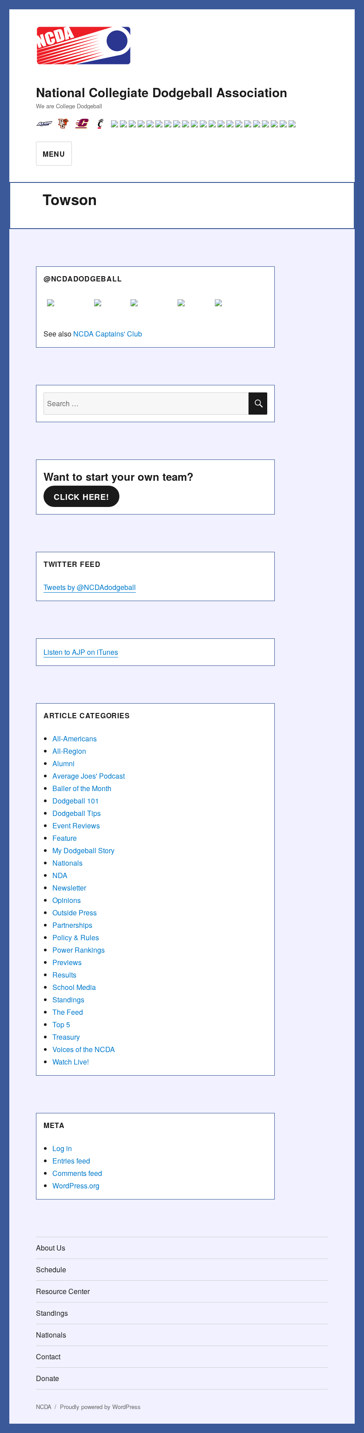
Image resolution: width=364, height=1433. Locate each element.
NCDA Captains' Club (107, 334)
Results (64, 975)
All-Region (69, 751)
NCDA (43, 1406)
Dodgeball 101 (75, 801)
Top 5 (61, 1024)
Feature (64, 838)
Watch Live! (70, 1062)
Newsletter (69, 888)
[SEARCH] (258, 403)
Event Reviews (76, 825)
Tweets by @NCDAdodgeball (90, 587)
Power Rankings (78, 950)
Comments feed (77, 1173)
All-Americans (74, 738)
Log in (62, 1148)
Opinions (66, 900)
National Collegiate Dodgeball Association (161, 92)
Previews (67, 962)
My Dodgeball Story (83, 850)
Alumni (63, 763)
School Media (74, 987)
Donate (47, 1378)
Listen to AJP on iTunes (81, 652)
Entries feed (71, 1161)
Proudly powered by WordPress (100, 1406)
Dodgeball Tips (76, 813)
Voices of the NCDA (83, 1049)
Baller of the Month (81, 788)
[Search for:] (146, 403)
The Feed (67, 1012)
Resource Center (63, 1291)
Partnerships (72, 925)
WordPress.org (75, 1185)
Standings (68, 999)
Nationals (67, 863)
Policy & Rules (75, 937)
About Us (50, 1248)
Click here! (81, 497)
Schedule (51, 1269)
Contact (48, 1356)
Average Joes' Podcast (88, 776)
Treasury (66, 1037)
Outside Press (74, 912)
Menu (54, 154)
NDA (59, 875)
